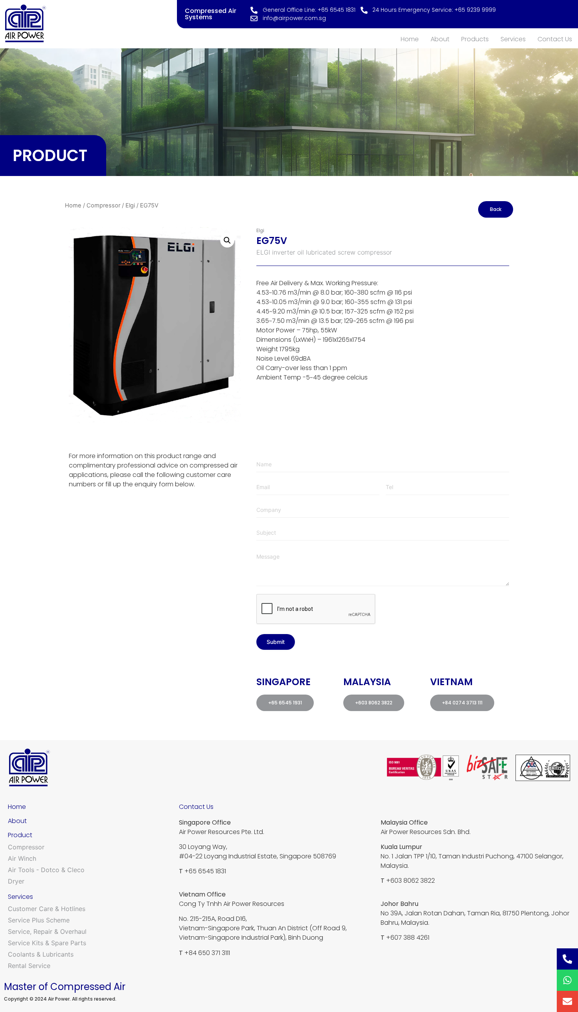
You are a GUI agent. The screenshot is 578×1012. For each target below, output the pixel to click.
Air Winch (22, 858)
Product (20, 835)
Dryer (16, 881)
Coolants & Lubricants (41, 954)
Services (513, 39)
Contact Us (555, 39)
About (440, 39)
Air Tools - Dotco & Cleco (46, 870)
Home (410, 39)
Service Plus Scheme (39, 920)
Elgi (130, 205)
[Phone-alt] (567, 959)
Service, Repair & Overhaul (47, 931)
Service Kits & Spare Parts (47, 943)
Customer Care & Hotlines (46, 909)
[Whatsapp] (567, 980)
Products (475, 39)
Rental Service (29, 966)
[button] (227, 240)
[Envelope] (567, 1001)
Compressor (103, 205)
